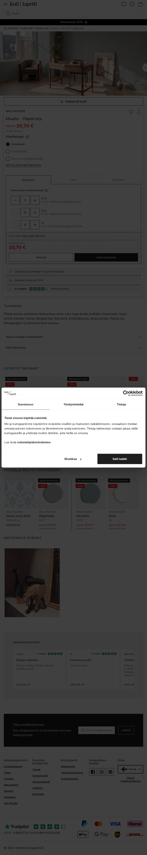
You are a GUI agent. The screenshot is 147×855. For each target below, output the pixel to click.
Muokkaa (71, 459)
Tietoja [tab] (121, 404)
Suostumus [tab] (25, 404)
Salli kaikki (120, 459)
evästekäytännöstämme (34, 442)
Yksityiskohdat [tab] (73, 404)
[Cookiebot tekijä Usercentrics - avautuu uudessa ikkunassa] (126, 393)
